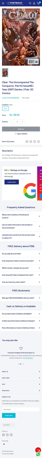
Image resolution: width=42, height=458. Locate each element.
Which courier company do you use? (15, 268)
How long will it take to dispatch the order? (17, 275)
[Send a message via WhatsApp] (38, 454)
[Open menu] (3, 3)
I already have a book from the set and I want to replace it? (18, 236)
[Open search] (30, 3)
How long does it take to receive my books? (18, 261)
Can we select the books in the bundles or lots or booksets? (17, 226)
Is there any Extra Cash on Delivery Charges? (18, 321)
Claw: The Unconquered (10, 98)
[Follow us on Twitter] (7, 434)
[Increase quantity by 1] (22, 121)
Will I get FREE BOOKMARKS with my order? (18, 298)
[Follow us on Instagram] (11, 434)
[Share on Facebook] (26, 141)
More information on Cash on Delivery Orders (18, 328)
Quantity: (5, 121)
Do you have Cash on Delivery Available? (17, 314)
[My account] (34, 3)
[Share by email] (38, 141)
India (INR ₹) (6, 425)
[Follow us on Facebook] (3, 434)
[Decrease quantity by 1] (12, 121)
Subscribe (8, 415)
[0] (38, 3)
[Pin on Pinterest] (30, 141)
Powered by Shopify (8, 453)
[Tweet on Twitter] (34, 141)
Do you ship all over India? (11, 254)
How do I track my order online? (13, 282)
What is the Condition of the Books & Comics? (15, 216)
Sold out (21, 129)
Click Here (29, 358)
